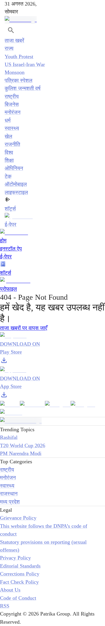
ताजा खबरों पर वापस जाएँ (23, 328)
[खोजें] (11, 30)
